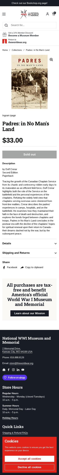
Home (5, 50)
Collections (17, 50)
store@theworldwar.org (21, 363)
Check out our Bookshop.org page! (29, 3)
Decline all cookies (29, 467)
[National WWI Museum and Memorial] (29, 14)
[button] (53, 14)
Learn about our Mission (29, 313)
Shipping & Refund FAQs (15, 433)
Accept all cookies (29, 458)
